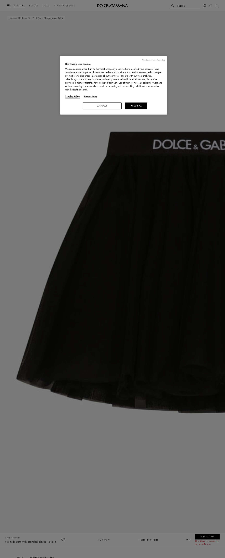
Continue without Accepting (153, 60)
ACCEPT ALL (136, 106)
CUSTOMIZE (102, 106)
